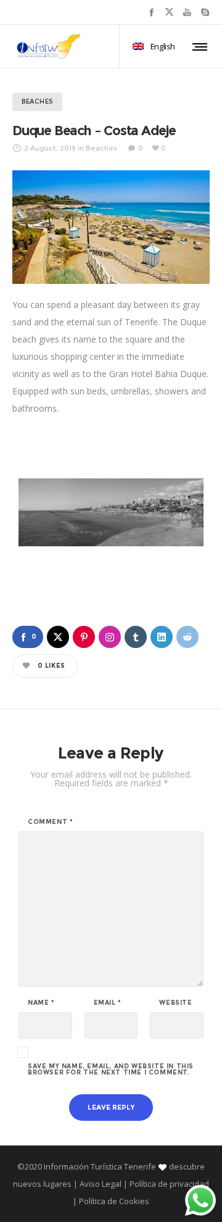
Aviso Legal (100, 1183)
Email (107, 1003)
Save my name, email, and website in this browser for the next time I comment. (111, 1069)
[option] (111, 512)
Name (41, 1003)
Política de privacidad (169, 1183)
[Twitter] (169, 12)
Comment (50, 822)
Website (175, 1003)
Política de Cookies (113, 1201)
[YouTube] (187, 12)
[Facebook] (151, 12)
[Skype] (205, 12)
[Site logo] (49, 46)
